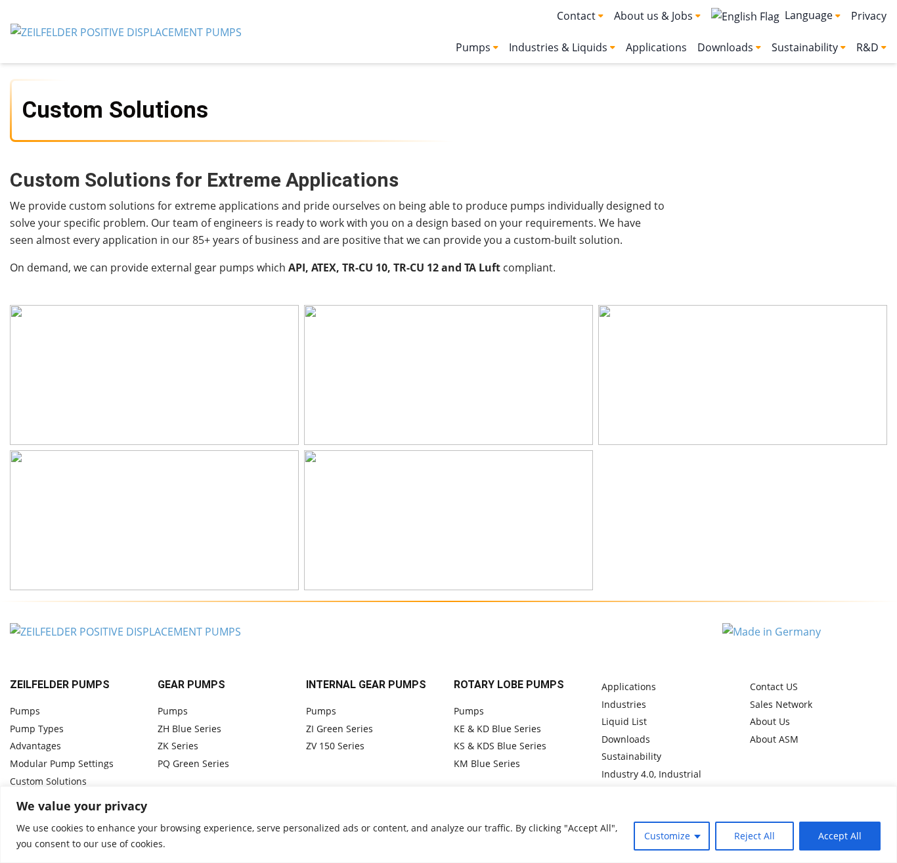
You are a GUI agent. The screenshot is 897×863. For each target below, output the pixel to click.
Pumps (25, 711)
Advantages (35, 745)
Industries (624, 704)
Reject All (754, 835)
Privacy (868, 16)
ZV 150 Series (335, 745)
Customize (667, 835)
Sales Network (781, 704)
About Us (770, 721)
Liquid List (624, 721)
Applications (656, 47)
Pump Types (37, 728)
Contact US (774, 686)
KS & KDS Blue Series (500, 745)
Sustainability (631, 756)
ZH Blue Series (189, 728)
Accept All (840, 835)
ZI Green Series (339, 728)
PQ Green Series (193, 763)
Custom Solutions (48, 781)
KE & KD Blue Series (497, 728)
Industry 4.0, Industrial (651, 774)
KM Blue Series (487, 763)
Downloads (626, 739)
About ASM (774, 739)
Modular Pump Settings (62, 763)
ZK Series (178, 745)
